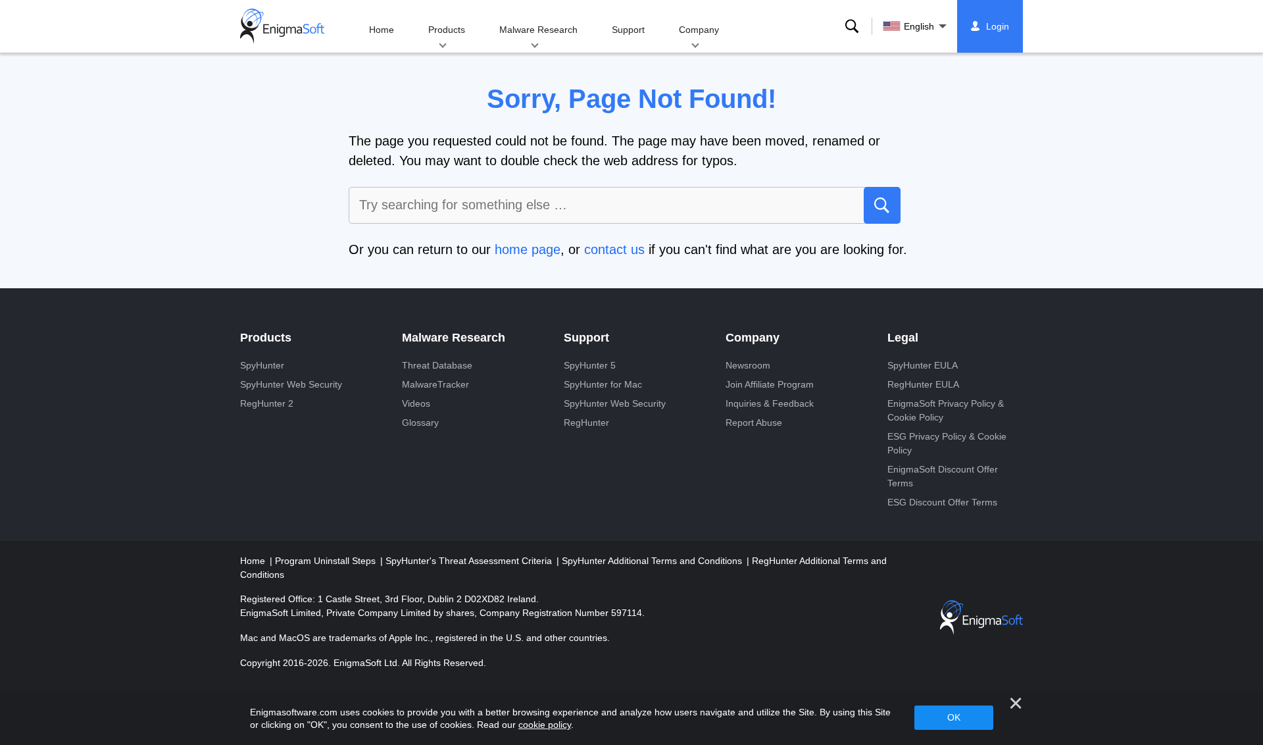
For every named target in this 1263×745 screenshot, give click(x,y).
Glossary (420, 422)
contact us (614, 249)
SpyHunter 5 (590, 365)
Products (446, 29)
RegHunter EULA (923, 384)
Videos (416, 403)
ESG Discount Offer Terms (942, 502)
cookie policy (544, 724)
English (919, 26)
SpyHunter (262, 365)
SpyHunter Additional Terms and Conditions (653, 560)
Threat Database (437, 365)
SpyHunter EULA (922, 365)
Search (852, 26)
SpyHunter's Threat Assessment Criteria (470, 560)
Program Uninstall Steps (326, 560)
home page (527, 249)
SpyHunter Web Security (291, 384)
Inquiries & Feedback (770, 403)
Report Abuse (754, 422)
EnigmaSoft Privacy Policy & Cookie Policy (945, 410)
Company (699, 29)
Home (381, 29)
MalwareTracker (435, 384)
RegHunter (586, 422)
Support (628, 29)
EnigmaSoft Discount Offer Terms (942, 476)
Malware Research (538, 29)
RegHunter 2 (266, 403)
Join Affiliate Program (770, 384)
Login (997, 26)
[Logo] (282, 26)
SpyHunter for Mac (603, 384)
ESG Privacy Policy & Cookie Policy (946, 443)
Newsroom (748, 365)
